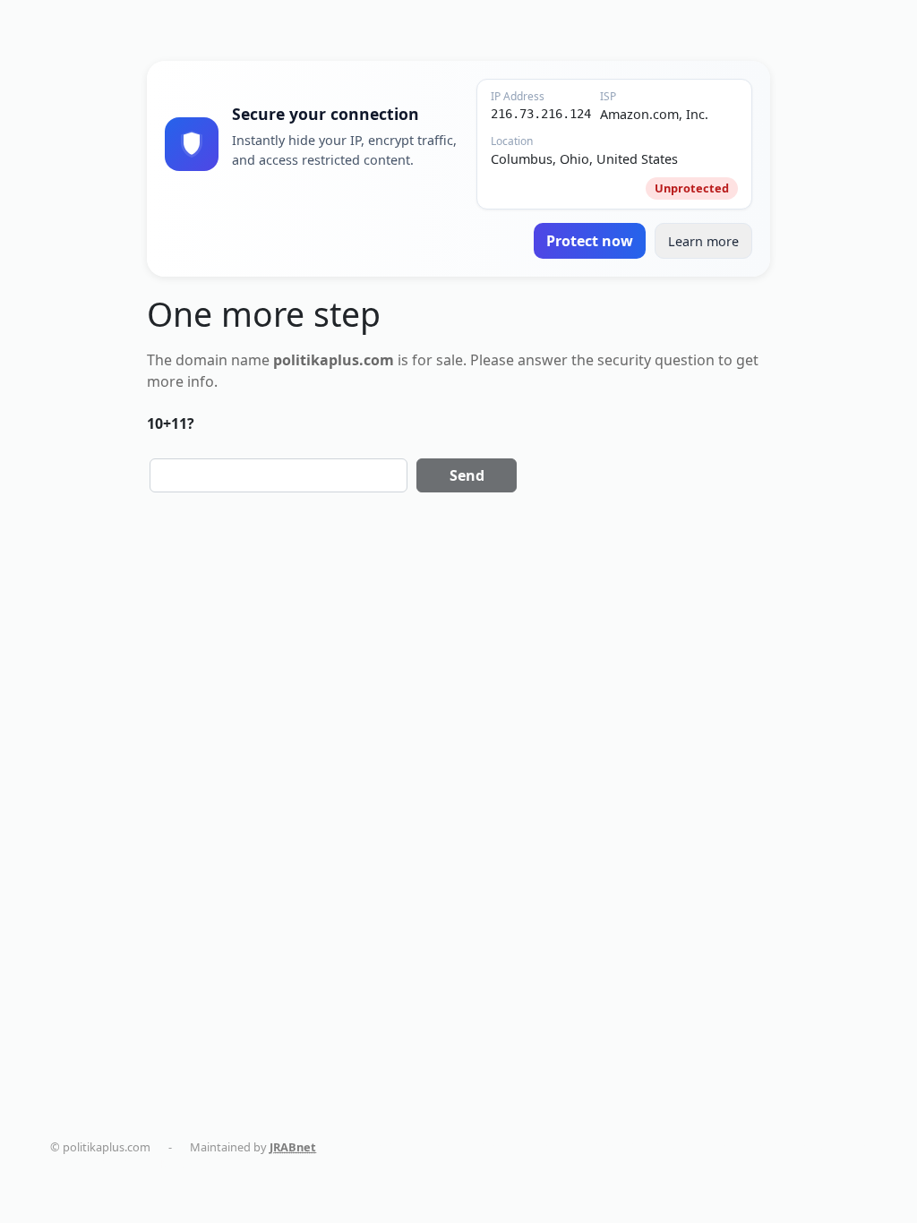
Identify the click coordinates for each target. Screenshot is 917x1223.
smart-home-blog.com (807, 1147)
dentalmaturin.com (389, 1147)
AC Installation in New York (139, 1164)
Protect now (589, 241)
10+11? (170, 423)
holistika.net (602, 1147)
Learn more (703, 241)
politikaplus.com (505, 1147)
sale (449, 360)
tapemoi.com (691, 1147)
